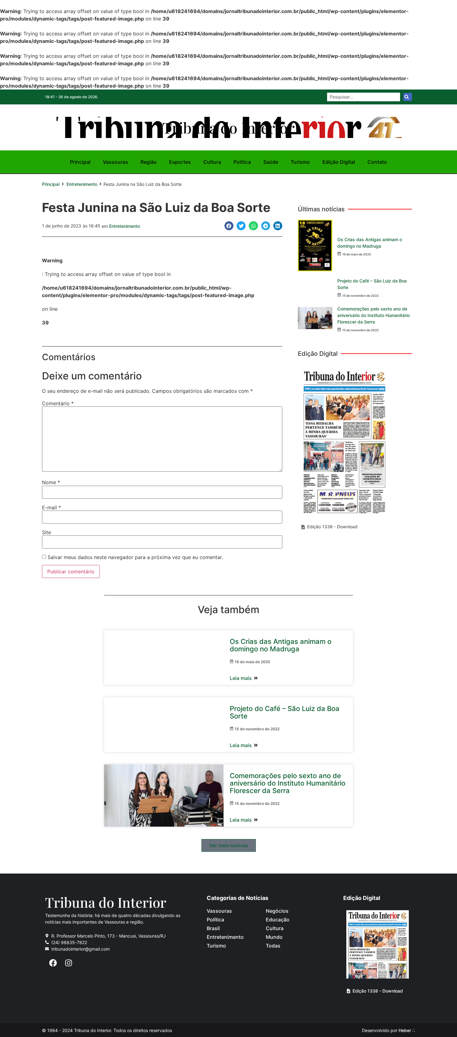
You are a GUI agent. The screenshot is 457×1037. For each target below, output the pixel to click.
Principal (80, 162)
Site (46, 532)
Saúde (270, 162)
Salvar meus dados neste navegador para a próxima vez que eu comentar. (135, 557)
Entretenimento (82, 184)
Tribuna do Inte (228, 127)
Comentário (58, 403)
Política (242, 162)
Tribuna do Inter (105, 902)
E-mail (51, 507)
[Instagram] (68, 963)
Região (149, 162)
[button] (228, 225)
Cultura (212, 162)
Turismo (300, 162)
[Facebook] (53, 963)
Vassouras (115, 162)
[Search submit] (407, 97)
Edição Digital (338, 162)
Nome (51, 482)
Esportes (180, 162)
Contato (377, 162)
